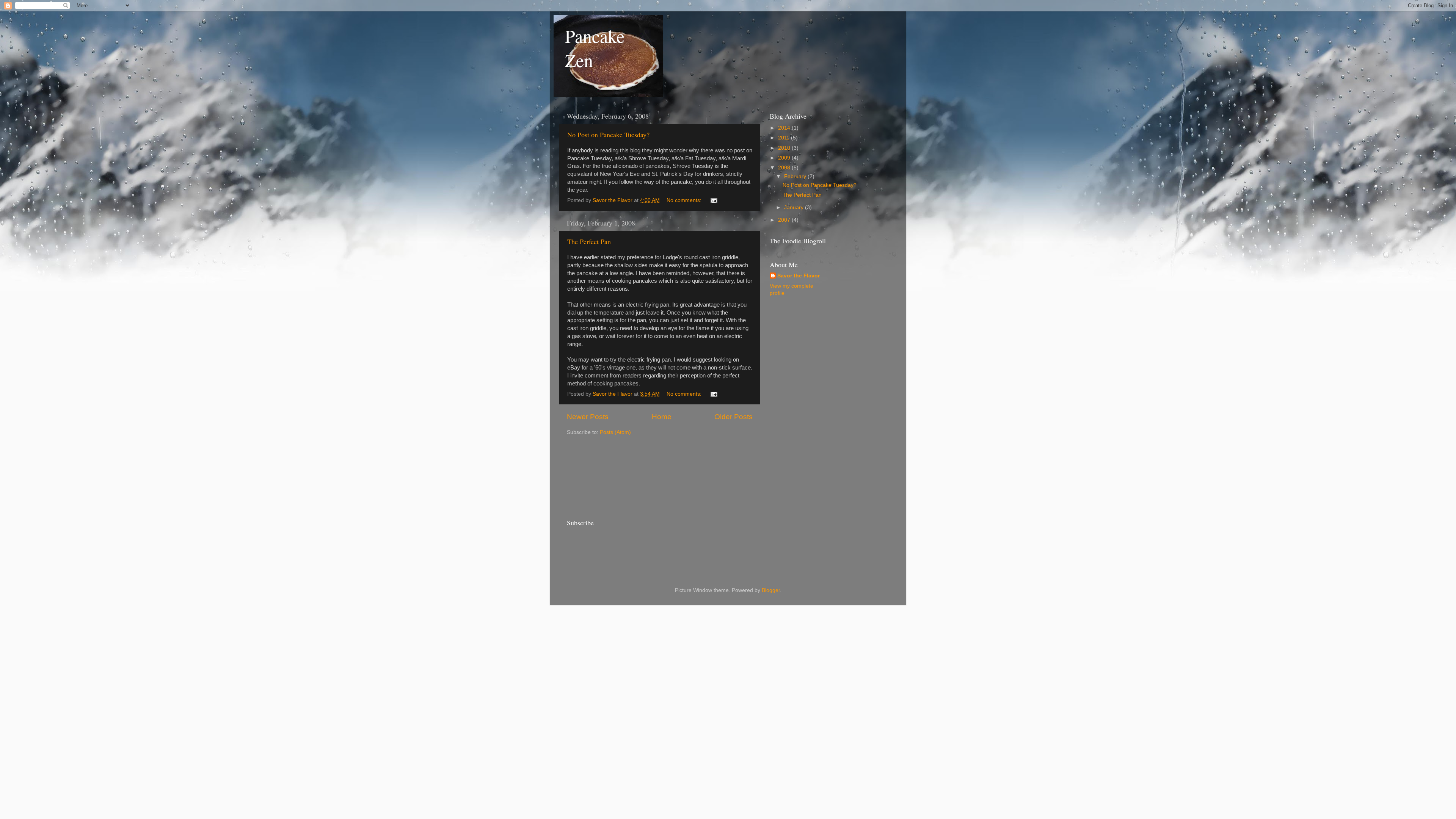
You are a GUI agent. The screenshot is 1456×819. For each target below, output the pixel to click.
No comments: (685, 200)
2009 (785, 158)
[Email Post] (713, 200)
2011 (784, 138)
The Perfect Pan (589, 241)
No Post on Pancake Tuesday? (608, 134)
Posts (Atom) (615, 432)
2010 (785, 148)
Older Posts (733, 417)
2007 (785, 220)
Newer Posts (588, 417)
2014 (785, 128)
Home (662, 417)
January (794, 207)
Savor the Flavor (798, 276)
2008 (785, 168)
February (796, 176)
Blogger (771, 590)
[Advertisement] (601, 476)
